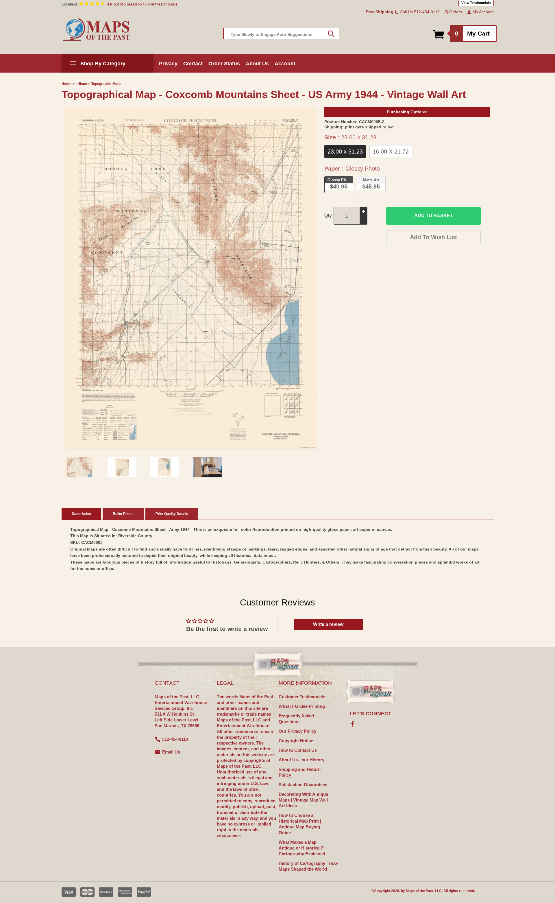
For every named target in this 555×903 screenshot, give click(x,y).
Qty (328, 215)
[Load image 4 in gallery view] (207, 467)
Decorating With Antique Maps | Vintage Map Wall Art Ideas (303, 800)
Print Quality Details (172, 514)
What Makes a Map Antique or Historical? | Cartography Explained (302, 848)
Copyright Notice (296, 740)
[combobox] (281, 33)
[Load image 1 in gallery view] (79, 467)
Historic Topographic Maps (99, 84)
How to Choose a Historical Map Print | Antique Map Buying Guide (300, 824)
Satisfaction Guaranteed (303, 784)
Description (81, 514)
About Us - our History (301, 759)
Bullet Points (123, 514)
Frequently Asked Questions (296, 718)
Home (66, 84)
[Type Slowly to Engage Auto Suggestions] (331, 34)
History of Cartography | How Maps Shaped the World (308, 866)
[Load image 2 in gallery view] (122, 467)
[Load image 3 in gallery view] (164, 467)
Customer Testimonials (302, 696)
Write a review (328, 624)
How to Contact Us (298, 750)
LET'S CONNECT (370, 714)
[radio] (345, 151)
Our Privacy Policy (297, 731)
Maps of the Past (419, 891)
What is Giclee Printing (302, 706)
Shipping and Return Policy (300, 772)
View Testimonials (476, 3)
